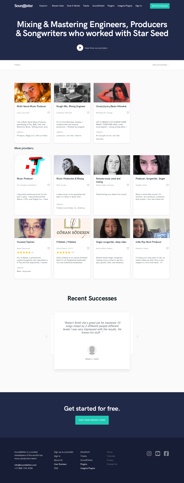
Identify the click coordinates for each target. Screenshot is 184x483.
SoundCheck (98, 6)
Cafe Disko (100, 139)
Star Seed (70, 136)
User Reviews (60, 464)
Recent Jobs (58, 6)
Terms (109, 452)
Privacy (110, 460)
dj (75, 208)
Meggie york (30, 136)
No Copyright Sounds (103, 136)
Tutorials (111, 456)
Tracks (86, 6)
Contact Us (112, 464)
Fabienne (78, 136)
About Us (58, 460)
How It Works (73, 6)
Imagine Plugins (125, 6)
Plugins (111, 6)
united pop (81, 208)
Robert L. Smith (92, 359)
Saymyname (26, 271)
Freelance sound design (64, 208)
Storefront (85, 452)
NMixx (19, 271)
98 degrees (21, 136)
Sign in (139, 6)
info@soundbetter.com (25, 465)
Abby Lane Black (41, 136)
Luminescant (60, 136)
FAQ (56, 468)
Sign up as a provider (63, 452)
